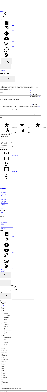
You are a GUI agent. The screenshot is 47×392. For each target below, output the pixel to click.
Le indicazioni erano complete (4, 136)
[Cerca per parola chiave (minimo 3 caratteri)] (5, 275)
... (33, 299)
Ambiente (5, 311)
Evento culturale (5, 319)
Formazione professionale (5, 359)
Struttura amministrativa (6, 343)
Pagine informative (4, 335)
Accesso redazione (3, 271)
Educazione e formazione (4, 202)
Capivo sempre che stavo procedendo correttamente (7, 137)
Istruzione (3, 366)
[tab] (2, 304)
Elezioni (3, 357)
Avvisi (2, 208)
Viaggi (3, 384)
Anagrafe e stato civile (3, 199)
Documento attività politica (6, 338)
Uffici (2, 196)
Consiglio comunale (6, 342)
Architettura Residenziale (6, 324)
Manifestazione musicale (6, 321)
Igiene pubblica (4, 361)
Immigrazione (3, 362)
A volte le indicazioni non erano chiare (5, 141)
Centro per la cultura (6, 326)
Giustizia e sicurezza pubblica (4, 203)
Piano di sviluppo (4, 372)
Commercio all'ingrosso (4, 353)
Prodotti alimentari (4, 375)
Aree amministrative (3, 192)
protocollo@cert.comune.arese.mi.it (4, 220)
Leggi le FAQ (2, 221)
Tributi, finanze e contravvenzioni (5, 205)
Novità (14, 299)
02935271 (1, 217)
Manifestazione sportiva (6, 322)
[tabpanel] (23, 326)
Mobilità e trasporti (3, 204)
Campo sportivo (5, 325)
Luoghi (2, 212)
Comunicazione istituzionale (5, 354)
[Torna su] (5, 185)
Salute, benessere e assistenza (7, 317)
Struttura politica (5, 344)
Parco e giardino (5, 332)
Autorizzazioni (5, 312)
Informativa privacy (3, 228)
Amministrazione (28, 299)
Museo (4, 331)
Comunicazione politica (4, 355)
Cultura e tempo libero (3, 201)
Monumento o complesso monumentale (8, 330)
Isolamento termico (4, 365)
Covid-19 (3, 356)
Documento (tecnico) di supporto (7, 337)
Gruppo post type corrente (3, 299)
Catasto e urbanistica (6, 313)
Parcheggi (3, 371)
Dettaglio (2, 146)
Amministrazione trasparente (4, 226)
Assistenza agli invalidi (4, 350)
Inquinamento (3, 364)
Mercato (3, 368)
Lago (4, 328)
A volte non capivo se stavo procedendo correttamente (7, 142)
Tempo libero (3, 381)
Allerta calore (2, 224)
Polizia (3, 374)
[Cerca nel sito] (6, 61)
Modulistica (5, 339)
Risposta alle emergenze (4, 377)
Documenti (25, 299)
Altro (2, 138)
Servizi (16, 299)
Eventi (2, 211)
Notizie (3, 308)
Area (4, 341)
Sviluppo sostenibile (4, 380)
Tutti (12, 299)
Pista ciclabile (3, 373)
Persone (32, 299)
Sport (2, 379)
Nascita (3, 370)
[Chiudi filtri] (5, 296)
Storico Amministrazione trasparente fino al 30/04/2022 (7, 227)
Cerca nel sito (1, 290)
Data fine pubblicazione (2, 391)
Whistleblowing (3, 270)
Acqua (3, 347)
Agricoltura (3, 348)
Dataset (3, 340)
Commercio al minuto (4, 352)
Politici (2, 195)
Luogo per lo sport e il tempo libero (7, 329)
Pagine (23, 299)
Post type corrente (8, 299)
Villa (4, 334)
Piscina (4, 333)
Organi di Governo (3, 194)
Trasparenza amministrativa (5, 382)
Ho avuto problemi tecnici (4, 143)
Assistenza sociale (4, 351)
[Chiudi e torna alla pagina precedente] (5, 283)
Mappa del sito (3, 269)
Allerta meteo (2, 223)
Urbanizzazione (4, 383)
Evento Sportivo (5, 320)
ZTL (2, 385)
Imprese (3, 363)
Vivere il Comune (20, 299)
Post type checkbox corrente (3, 307)
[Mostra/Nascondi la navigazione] (5, 66)
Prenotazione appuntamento (4, 222)
